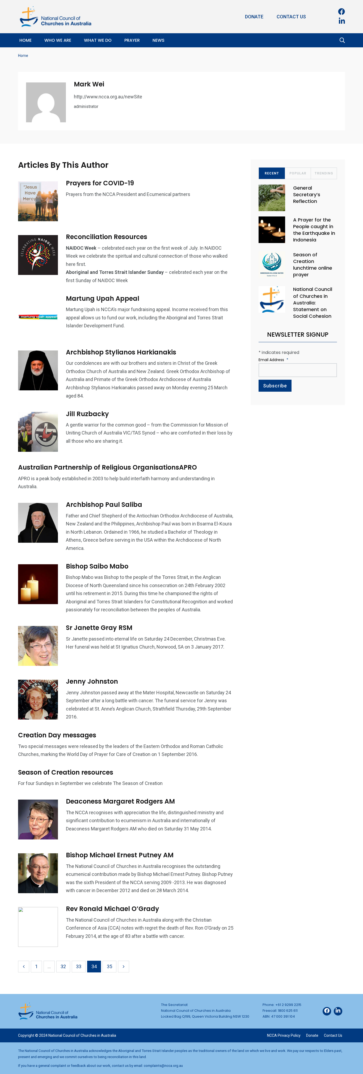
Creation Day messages (57, 735)
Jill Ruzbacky (87, 413)
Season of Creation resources (65, 772)
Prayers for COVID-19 (100, 183)
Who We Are (57, 40)
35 (109, 966)
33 (78, 966)
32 (63, 966)
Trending (324, 173)
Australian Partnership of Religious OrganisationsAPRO (107, 467)
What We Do (98, 40)
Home (25, 40)
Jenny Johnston (92, 681)
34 (94, 966)
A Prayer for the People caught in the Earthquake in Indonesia (314, 229)
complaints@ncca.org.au (163, 1065)
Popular (297, 173)
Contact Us (291, 16)
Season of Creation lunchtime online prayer (312, 264)
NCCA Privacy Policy (284, 1035)
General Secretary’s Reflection (306, 194)
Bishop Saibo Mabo (97, 566)
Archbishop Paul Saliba (104, 504)
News (158, 40)
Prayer (132, 40)
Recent (272, 173)
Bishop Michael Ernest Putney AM (120, 855)
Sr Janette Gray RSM (99, 627)
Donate (254, 16)
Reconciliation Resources (106, 236)
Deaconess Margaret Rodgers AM (120, 801)
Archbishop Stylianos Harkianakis (121, 352)
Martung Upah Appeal (102, 298)
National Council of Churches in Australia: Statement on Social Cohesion (312, 302)
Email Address (273, 359)
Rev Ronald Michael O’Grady (112, 908)
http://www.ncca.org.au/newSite (108, 96)
